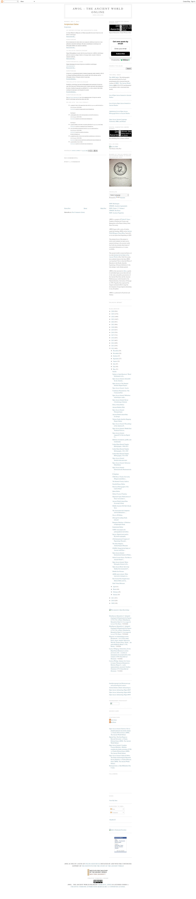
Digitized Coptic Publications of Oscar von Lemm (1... (121, 498)
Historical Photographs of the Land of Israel (120, 488)
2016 (113, 338)
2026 (113, 311)
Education (117, 845)
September (116, 358)
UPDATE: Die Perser (114, 210)
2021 (113, 324)
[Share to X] (93, 151)
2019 (113, 330)
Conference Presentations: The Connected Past (120, 392)
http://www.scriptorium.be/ (73, 97)
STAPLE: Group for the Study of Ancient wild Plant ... (121, 549)
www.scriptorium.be (70, 66)
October (115, 356)
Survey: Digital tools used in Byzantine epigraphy (120, 535)
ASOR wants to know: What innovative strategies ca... (120, 575)
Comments (115, 812)
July (114, 364)
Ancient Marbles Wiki (118, 407)
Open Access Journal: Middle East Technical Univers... (121, 429)
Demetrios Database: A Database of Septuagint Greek (121, 523)
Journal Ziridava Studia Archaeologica (120, 688)
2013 (113, 346)
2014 (113, 343)
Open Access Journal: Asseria (120, 388)
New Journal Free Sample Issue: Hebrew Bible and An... (121, 580)
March (115, 589)
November (116, 353)
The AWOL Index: (114, 77)
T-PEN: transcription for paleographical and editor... (120, 531)
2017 (113, 335)
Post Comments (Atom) (78, 212)
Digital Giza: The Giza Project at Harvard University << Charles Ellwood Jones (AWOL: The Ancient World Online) (120, 740)
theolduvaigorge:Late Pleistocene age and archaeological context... (119, 684)
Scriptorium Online (117, 527)
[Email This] (89, 151)
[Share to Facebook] (95, 151)
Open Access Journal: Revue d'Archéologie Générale (120, 401)
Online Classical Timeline (119, 494)
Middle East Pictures (118, 571)
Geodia (114, 371)
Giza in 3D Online (117, 515)
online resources (92, 864)
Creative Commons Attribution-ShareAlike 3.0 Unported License (98, 887)
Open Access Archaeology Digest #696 (120, 692)
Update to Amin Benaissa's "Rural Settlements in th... (121, 375)
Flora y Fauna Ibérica (118, 405)
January (115, 594)
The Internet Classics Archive (120, 481)
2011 (113, 598)
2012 (113, 348)
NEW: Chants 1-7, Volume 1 (117, 208)
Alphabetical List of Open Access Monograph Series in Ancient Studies (119, 112)
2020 (113, 327)
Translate (122, 197)
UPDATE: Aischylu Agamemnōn (118, 206)
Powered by (115, 60)
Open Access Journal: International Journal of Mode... (121, 554)
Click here (72, 109)
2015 (113, 340)
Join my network (120, 850)
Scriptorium (67, 27)
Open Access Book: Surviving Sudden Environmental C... (120, 568)
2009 (113, 603)
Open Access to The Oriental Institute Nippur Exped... (120, 384)
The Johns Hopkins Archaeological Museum (120, 545)
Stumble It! (112, 820)
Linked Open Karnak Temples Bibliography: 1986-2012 (120, 445)
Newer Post (67, 208)
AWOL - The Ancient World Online (98, 10)
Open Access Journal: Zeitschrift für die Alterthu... (121, 380)
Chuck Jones (76, 150)
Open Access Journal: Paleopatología (118, 411)
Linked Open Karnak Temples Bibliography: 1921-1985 (120, 450)
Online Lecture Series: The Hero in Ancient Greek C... (122, 558)
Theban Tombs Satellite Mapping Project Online (121, 420)
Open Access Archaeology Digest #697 (120, 690)
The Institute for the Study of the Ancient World (103, 866)
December (116, 351)
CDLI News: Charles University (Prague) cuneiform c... (121, 478)
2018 (113, 332)
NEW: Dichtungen (114, 203)
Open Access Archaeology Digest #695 (120, 695)
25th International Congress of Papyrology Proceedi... (120, 540)
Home (85, 208)
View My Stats (113, 800)
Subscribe (120, 54)
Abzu (124, 271)
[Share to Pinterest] (97, 151)
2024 (113, 316)
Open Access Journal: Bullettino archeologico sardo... (121, 396)
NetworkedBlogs (119, 837)
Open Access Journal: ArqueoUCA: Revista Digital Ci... (121, 435)
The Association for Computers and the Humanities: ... (121, 511)
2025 (113, 314)
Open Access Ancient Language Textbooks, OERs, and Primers (118, 120)
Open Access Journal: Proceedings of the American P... (121, 425)
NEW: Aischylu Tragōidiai (116, 213)
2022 (113, 322)
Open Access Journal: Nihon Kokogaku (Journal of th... (120, 563)
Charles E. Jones (125, 219)
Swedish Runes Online (118, 484)
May (114, 369)
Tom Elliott (113, 722)
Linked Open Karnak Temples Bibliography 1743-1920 (120, 455)
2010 (113, 600)
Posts (113, 809)
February (115, 592)
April (114, 586)
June (114, 366)
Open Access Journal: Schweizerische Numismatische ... (121, 469)
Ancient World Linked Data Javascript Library (120, 502)
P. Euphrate (115, 474)
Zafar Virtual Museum (118, 583)
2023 (113, 319)
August (115, 361)
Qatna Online (116, 491)
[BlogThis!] (91, 151)
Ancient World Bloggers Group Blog (120, 232)
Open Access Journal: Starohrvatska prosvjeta (119, 459)
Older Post (103, 208)
